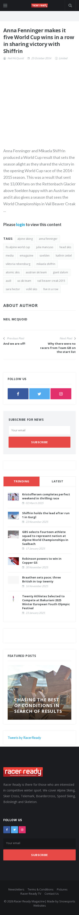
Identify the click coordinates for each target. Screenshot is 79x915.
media (10, 255)
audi (8, 281)
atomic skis (13, 272)
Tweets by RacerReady (24, 738)
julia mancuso (44, 247)
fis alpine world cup (18, 247)
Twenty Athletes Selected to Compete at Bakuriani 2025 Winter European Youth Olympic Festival (46, 602)
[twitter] (39, 393)
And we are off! (14, 344)
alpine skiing (25, 239)
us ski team (24, 281)
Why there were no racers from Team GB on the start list (58, 348)
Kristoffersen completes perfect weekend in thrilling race (46, 496)
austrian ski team (36, 272)
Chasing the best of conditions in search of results (38, 705)
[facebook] (18, 393)
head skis (65, 247)
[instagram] (60, 393)
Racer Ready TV (30, 894)
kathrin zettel (64, 255)
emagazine (26, 255)
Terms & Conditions (41, 889)
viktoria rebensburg (18, 264)
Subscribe (39, 442)
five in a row (50, 289)
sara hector (13, 289)
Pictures (62, 889)
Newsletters (16, 889)
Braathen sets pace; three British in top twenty (41, 579)
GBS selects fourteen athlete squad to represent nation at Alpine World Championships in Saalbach (45, 538)
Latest (57, 481)
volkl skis (31, 289)
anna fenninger (48, 239)
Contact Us (52, 894)
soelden (45, 255)
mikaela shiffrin (45, 264)
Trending (21, 481)
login (20, 224)
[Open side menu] (5, 5)
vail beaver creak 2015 (51, 281)
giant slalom (60, 272)
